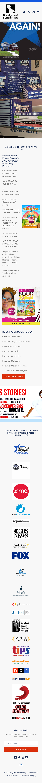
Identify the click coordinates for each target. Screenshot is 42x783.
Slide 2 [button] (21, 418)
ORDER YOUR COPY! (13, 376)
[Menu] (38, 11)
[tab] (19, 418)
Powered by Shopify (28, 776)
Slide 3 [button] (22, 418)
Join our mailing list (21, 730)
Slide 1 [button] (19, 418)
